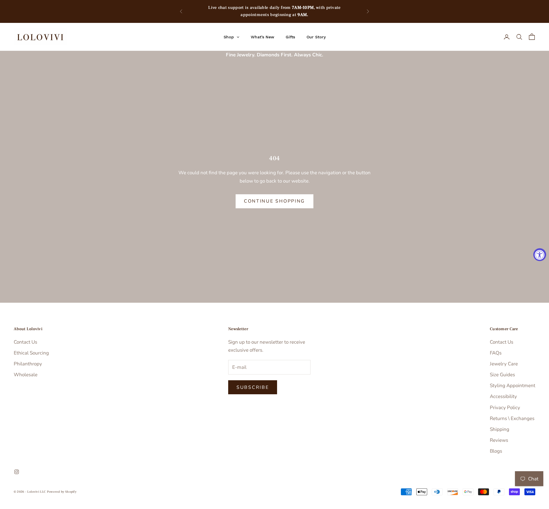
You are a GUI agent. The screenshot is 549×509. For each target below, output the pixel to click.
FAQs (496, 353)
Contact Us (25, 342)
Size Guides (502, 374)
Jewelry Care (504, 364)
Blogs (496, 451)
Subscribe (252, 387)
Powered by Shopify (62, 492)
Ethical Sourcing (31, 353)
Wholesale (25, 374)
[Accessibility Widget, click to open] (539, 254)
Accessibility (503, 396)
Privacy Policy (505, 407)
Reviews (499, 440)
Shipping (499, 429)
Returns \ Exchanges (512, 418)
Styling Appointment (512, 385)
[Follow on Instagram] (16, 472)
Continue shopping (274, 201)
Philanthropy (28, 364)
